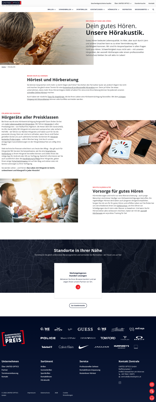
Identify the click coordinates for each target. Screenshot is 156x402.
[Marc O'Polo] (68, 338)
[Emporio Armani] (88, 338)
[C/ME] (45, 329)
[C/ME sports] (102, 329)
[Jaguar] (101, 347)
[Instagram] (120, 382)
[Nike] (84, 347)
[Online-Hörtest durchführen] (151, 397)
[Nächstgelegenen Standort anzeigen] (78, 287)
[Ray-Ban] (70, 329)
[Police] (48, 338)
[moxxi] (136, 347)
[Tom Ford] (107, 338)
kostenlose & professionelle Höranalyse (79, 87)
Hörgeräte (48, 124)
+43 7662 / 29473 (127, 374)
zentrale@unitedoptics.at (131, 376)
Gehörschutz (122, 206)
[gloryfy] (58, 329)
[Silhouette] (117, 329)
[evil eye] (137, 329)
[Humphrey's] (121, 347)
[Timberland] (47, 347)
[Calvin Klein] (66, 347)
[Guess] (85, 329)
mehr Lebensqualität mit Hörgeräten (19, 124)
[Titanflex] (124, 338)
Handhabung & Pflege (31, 158)
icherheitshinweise (20, 161)
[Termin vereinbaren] (151, 391)
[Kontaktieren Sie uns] (151, 384)
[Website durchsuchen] (152, 9)
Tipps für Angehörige (56, 97)
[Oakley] (139, 338)
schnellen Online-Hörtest (37, 92)
